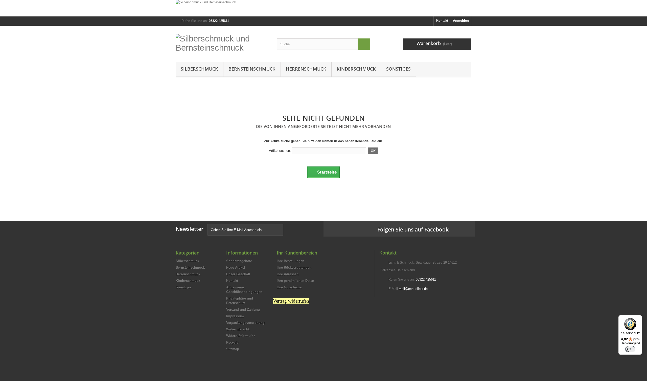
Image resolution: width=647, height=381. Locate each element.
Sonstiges (398, 69)
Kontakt (442, 21)
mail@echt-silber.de (413, 289)
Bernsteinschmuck (251, 69)
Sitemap (232, 349)
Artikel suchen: (280, 151)
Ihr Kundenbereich (297, 253)
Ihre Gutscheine (289, 287)
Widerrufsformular (240, 336)
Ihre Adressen (287, 274)
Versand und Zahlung (243, 309)
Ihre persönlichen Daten (295, 281)
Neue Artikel (235, 267)
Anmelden (461, 21)
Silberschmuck (199, 69)
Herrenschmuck (306, 69)
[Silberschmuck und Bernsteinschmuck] (323, 8)
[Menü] (639, 318)
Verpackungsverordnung (245, 323)
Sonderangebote (239, 261)
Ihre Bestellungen (290, 261)
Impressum (235, 316)
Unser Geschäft (238, 274)
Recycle (232, 342)
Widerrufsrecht (237, 329)
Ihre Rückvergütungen (294, 267)
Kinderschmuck (356, 69)
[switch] (630, 349)
